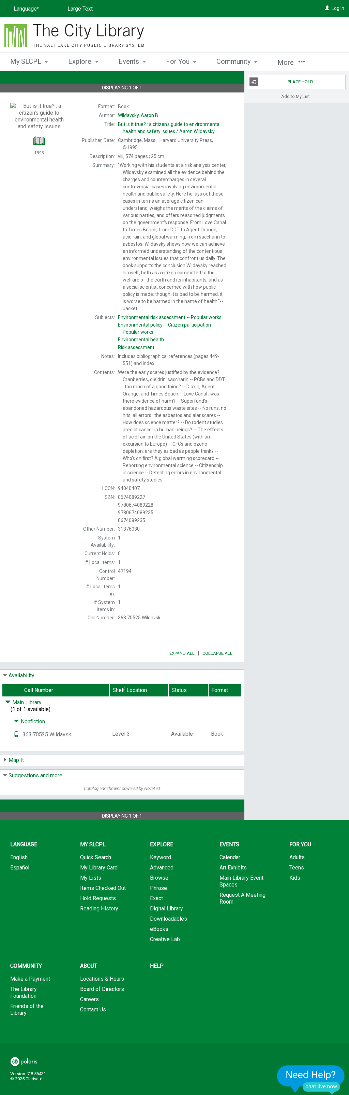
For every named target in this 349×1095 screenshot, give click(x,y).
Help (157, 966)
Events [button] (130, 61)
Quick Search (95, 857)
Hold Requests (98, 898)
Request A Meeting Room (242, 898)
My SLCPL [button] (26, 61)
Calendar (229, 857)
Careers (89, 999)
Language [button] (23, 844)
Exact (156, 898)
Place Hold (300, 81)
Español (19, 867)
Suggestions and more (35, 775)
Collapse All (217, 653)
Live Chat (311, 1080)
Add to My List (295, 96)
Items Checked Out (103, 888)
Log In (338, 8)
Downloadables (168, 919)
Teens (296, 867)
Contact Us (93, 1009)
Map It (16, 760)
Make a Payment (30, 979)
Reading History (99, 908)
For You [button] (178, 61)
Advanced (161, 867)
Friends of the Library (27, 1009)
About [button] (88, 966)
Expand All (182, 653)
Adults (297, 857)
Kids (294, 878)
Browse (159, 878)
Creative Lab (165, 939)
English (19, 857)
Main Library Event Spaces (241, 881)
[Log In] (327, 8)
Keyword (160, 857)
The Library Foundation (23, 992)
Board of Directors (102, 989)
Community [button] (234, 61)
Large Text (80, 8)
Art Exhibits (233, 867)
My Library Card (99, 867)
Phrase (158, 888)
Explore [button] (80, 61)
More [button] (286, 62)
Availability (21, 675)
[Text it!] (16, 734)
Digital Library (166, 908)
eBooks (159, 929)
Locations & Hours (102, 979)
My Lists (90, 878)
